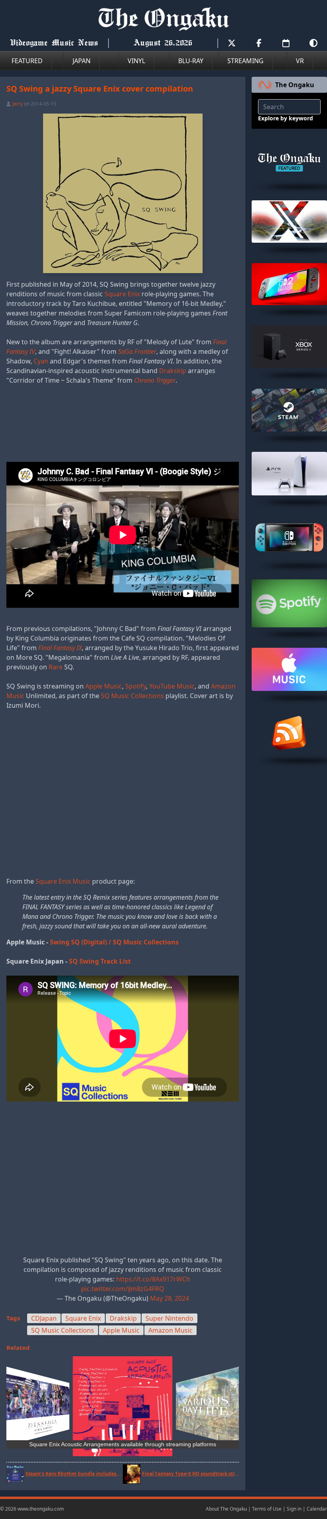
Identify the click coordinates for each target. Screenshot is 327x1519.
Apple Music (103, 686)
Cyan (40, 361)
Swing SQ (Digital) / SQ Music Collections (114, 942)
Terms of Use (267, 1508)
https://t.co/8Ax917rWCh (153, 1279)
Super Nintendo (169, 1318)
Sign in (294, 1508)
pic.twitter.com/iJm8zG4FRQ (122, 1288)
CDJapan (44, 1318)
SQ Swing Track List (100, 961)
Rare (56, 667)
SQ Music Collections (132, 695)
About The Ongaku (226, 1508)
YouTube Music (172, 686)
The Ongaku (294, 84)
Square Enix (122, 293)
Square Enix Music (63, 881)
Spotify (135, 686)
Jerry (17, 103)
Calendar (317, 1508)
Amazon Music (170, 1330)
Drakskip (172, 370)
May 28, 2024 (169, 1298)
